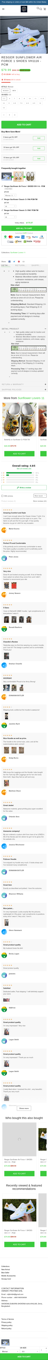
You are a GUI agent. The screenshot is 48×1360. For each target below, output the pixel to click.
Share (3, 261)
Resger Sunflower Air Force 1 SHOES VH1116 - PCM (24, 186)
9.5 (34, 103)
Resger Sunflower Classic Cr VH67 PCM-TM (21, 210)
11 (36, 98)
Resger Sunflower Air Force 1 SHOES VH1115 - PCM (18, 1160)
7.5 (21, 103)
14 (4, 108)
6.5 (15, 103)
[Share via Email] (23, 261)
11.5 (42, 98)
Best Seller (5, 1272)
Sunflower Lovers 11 (18, 252)
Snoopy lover (6, 1279)
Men (14, 90)
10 (30, 98)
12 (4, 103)
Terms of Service (7, 1319)
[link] (9, 1330)
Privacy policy (6, 1322)
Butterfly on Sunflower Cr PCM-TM (17, 439)
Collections (5, 1266)
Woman (10, 86)
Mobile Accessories (8, 1276)
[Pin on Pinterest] (19, 261)
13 (40, 103)
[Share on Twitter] (14, 261)
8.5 (27, 103)
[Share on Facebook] (9, 261)
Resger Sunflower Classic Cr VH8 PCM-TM (20, 199)
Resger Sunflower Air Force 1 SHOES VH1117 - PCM (18, 1231)
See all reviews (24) (24, 468)
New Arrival (5, 1269)
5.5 (10, 94)
